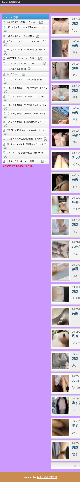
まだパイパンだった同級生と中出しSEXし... (26, 152)
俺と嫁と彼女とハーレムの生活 (20, 35)
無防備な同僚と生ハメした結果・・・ (23, 161)
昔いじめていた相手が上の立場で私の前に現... (27, 49)
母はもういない (13, 74)
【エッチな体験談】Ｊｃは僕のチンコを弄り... (27, 96)
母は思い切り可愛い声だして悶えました (24, 63)
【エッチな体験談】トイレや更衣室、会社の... (27, 87)
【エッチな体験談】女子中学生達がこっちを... (27, 113)
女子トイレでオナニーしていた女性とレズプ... (27, 41)
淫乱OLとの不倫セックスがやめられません (25, 130)
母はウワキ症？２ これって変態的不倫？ (25, 79)
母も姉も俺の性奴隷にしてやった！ (22, 22)
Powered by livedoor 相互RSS (18, 166)
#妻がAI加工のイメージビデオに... (22, 58)
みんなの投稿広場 (11, 2)
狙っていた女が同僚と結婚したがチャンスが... (27, 144)
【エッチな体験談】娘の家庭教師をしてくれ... (27, 121)
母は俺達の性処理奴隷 (16, 68)
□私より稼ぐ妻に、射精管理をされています (26, 27)
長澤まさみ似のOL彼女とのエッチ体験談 (25, 138)
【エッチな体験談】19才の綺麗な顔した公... (26, 104)
